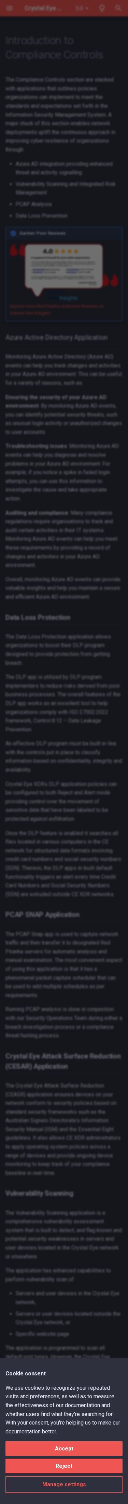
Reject (64, 1466)
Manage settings (64, 1484)
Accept (64, 1448)
